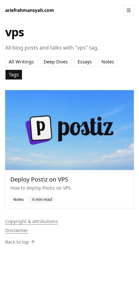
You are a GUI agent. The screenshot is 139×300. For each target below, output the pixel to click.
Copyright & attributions (31, 221)
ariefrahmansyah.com (29, 10)
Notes (108, 62)
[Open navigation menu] (128, 10)
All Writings (21, 62)
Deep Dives (56, 62)
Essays (85, 62)
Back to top (17, 242)
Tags (14, 74)
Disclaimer (16, 230)
